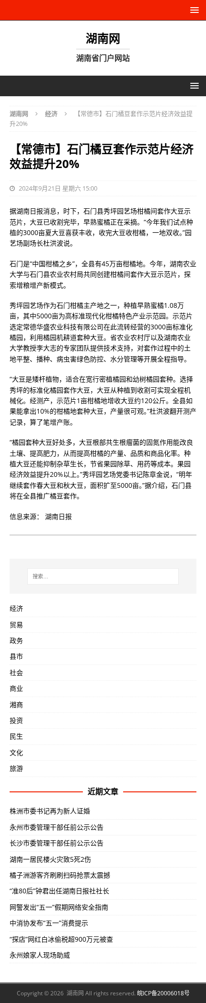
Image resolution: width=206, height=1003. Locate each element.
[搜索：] (103, 576)
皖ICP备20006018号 (163, 993)
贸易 (16, 624)
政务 (16, 640)
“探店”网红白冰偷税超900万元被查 (61, 939)
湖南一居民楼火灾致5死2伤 (50, 859)
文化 (16, 752)
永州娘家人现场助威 (40, 954)
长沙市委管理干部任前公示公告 (56, 842)
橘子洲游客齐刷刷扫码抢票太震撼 (60, 874)
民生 (16, 736)
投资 (16, 720)
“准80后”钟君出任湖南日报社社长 (59, 890)
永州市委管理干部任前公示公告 (56, 827)
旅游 (16, 768)
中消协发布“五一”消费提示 (49, 922)
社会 (16, 672)
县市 (16, 656)
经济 (16, 608)
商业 (16, 688)
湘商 (16, 704)
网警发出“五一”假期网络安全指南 (59, 907)
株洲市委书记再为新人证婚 (50, 810)
